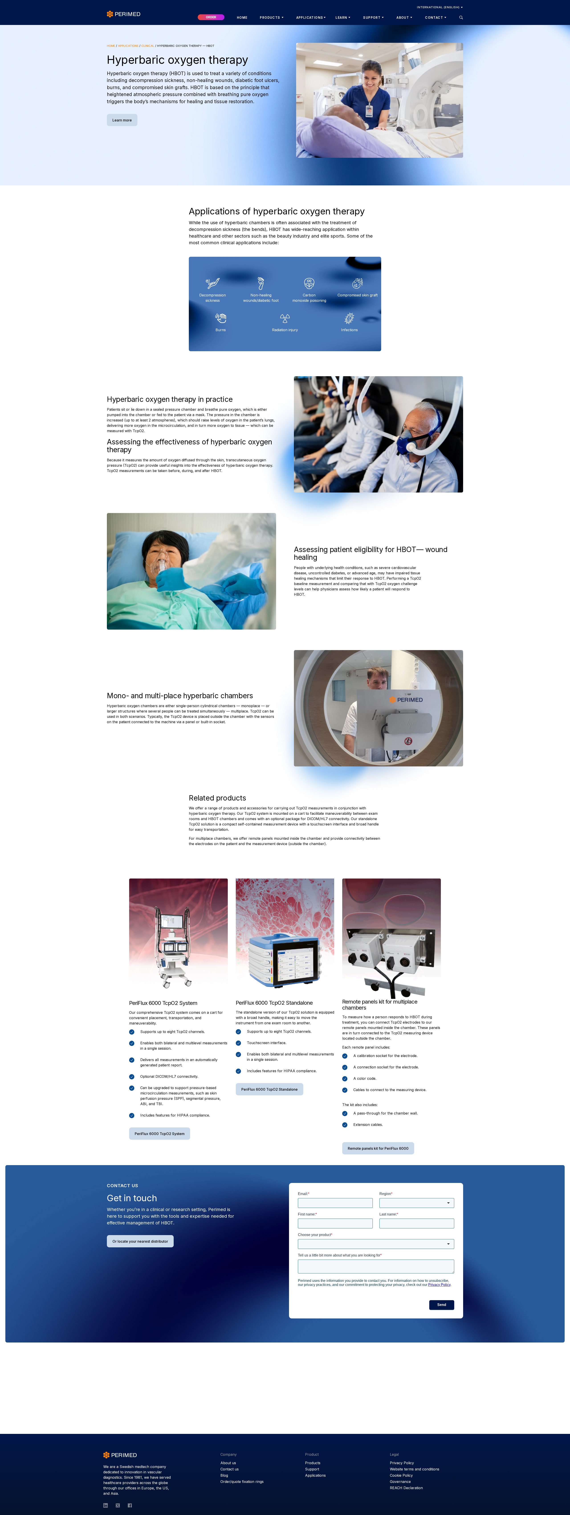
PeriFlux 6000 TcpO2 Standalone (274, 1003)
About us (228, 1463)
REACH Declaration (406, 1488)
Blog (224, 1475)
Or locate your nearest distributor (140, 1241)
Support (372, 17)
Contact (434, 17)
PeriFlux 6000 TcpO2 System (160, 1133)
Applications (309, 17)
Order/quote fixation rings (242, 1481)
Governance (400, 1481)
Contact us (229, 1469)
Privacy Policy (402, 1463)
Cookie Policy (401, 1475)
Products (270, 17)
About (403, 17)
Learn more (122, 120)
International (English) (438, 7)
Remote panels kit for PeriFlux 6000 (378, 1148)
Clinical (147, 45)
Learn (341, 17)
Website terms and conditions (414, 1469)
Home (242, 17)
